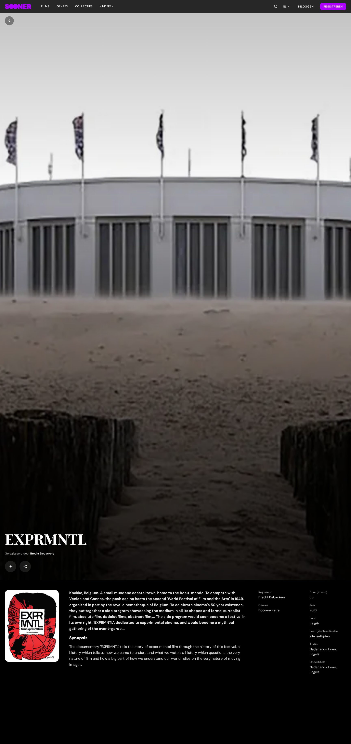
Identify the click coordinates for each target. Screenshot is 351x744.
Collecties (84, 6)
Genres (62, 6)
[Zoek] (276, 6)
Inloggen (306, 6)
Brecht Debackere (42, 553)
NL (285, 6)
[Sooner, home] (18, 6)
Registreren (333, 6)
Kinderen (107, 6)
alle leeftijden (320, 636)
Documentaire (269, 610)
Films (45, 6)
